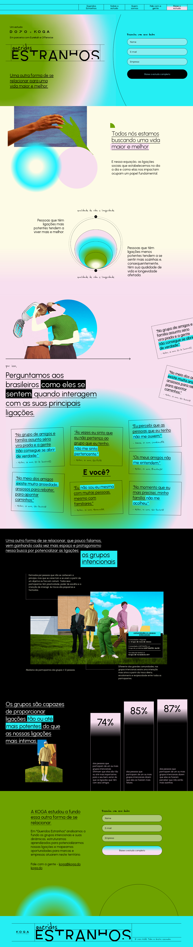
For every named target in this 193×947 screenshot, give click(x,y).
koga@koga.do (70, 864)
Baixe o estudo (177, 7)
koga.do (36, 868)
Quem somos (134, 7)
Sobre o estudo (114, 7)
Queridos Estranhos (91, 7)
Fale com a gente (155, 7)
